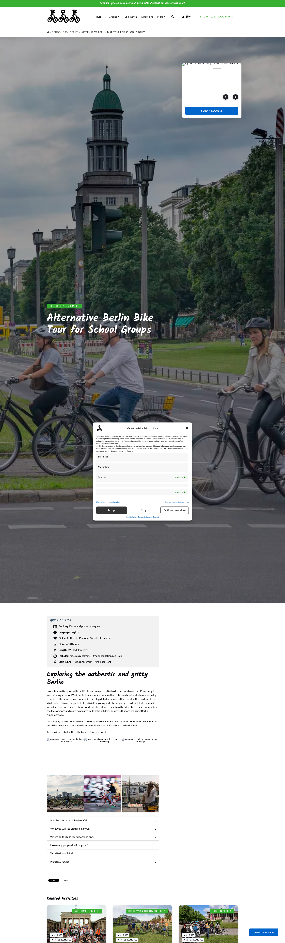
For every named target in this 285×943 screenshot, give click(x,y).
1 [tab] (188, 68)
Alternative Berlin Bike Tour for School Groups (113, 32)
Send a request (98, 731)
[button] (187, 428)
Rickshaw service (59, 861)
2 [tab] (197, 68)
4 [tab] (217, 68)
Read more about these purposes (177, 502)
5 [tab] (226, 68)
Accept (111, 510)
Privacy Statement (145, 517)
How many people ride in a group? (69, 845)
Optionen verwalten (175, 510)
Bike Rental (131, 16)
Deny (143, 510)
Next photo (235, 97)
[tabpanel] (211, 83)
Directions (147, 16)
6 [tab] (236, 68)
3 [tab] (207, 68)
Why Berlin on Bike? (61, 853)
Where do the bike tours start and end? (72, 836)
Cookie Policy (131, 517)
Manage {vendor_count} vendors (108, 502)
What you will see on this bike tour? (70, 828)
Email (65, 880)
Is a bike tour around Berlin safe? (68, 820)
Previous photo (225, 97)
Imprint (156, 517)
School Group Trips (65, 32)
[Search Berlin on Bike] (172, 17)
